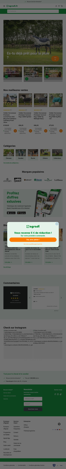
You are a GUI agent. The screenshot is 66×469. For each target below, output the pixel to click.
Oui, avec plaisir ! (33, 239)
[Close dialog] (57, 224)
